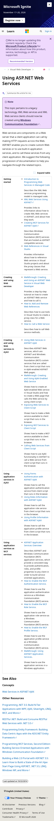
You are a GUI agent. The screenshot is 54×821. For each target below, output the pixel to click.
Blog (41, 804)
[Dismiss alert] (49, 4)
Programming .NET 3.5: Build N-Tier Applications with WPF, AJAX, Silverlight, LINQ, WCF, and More (26, 708)
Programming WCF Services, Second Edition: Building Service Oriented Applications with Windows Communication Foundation (26, 747)
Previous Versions (27, 804)
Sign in (48, 31)
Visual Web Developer (20, 69)
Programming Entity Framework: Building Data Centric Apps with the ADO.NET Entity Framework (25, 733)
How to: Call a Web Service (37, 324)
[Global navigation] (3, 31)
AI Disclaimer (8, 804)
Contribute (7, 808)
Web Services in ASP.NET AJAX (18, 691)
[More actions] (49, 69)
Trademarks (8, 817)
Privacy (19, 808)
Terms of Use (38, 812)
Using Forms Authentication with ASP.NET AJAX (33, 476)
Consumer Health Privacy (14, 812)
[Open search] (41, 31)
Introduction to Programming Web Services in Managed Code (37, 182)
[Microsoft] (27, 31)
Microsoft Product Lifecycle (21, 46)
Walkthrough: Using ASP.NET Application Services (33, 654)
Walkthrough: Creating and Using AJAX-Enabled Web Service (36, 378)
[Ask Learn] (44, 69)
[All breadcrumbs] (4, 69)
